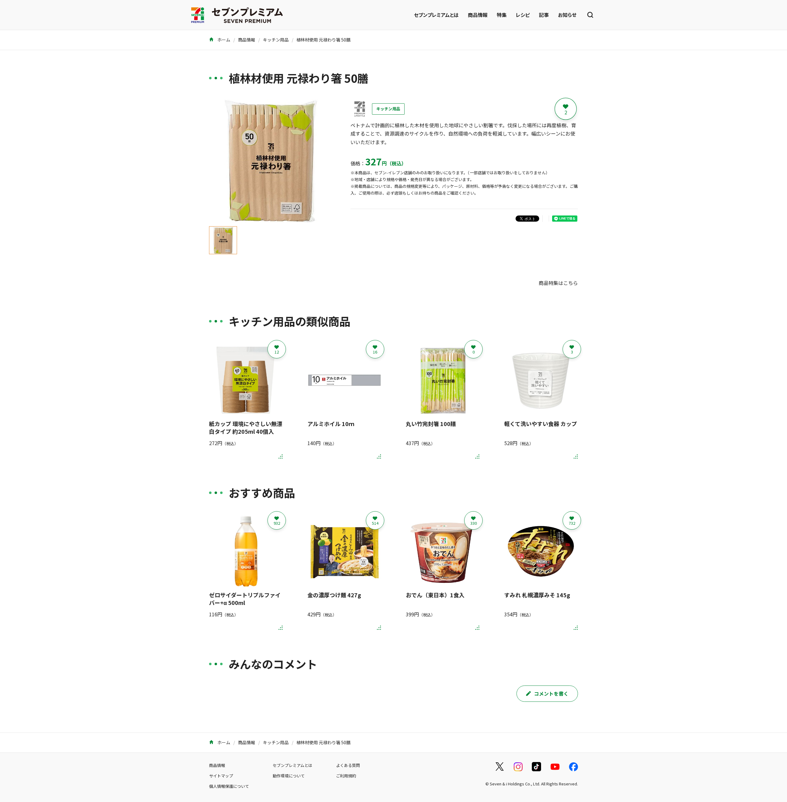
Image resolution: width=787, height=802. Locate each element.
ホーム (223, 40)
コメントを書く (551, 693)
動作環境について (289, 776)
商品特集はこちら (558, 282)
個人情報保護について (229, 786)
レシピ (523, 14)
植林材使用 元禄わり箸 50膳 (323, 40)
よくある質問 (348, 765)
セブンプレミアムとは (436, 14)
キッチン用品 (276, 40)
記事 (544, 14)
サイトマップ (221, 776)
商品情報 (478, 14)
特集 (502, 14)
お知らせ (567, 14)
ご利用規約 (346, 776)
